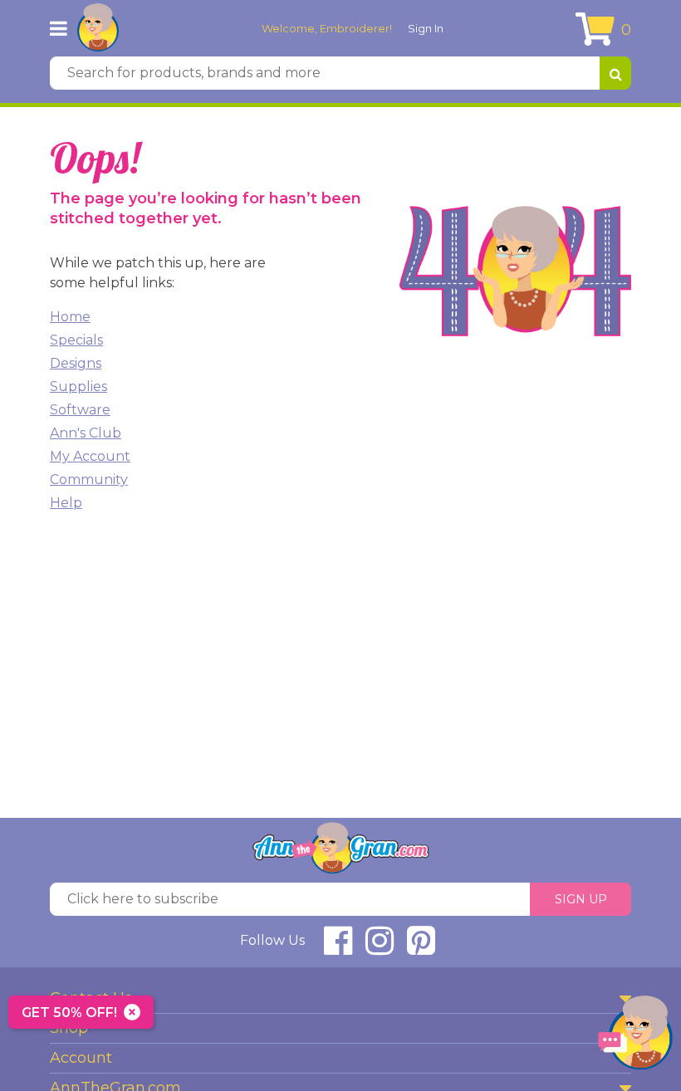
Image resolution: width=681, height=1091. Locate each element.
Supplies (78, 386)
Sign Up (581, 899)
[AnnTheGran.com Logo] (98, 28)
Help (66, 503)
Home (70, 317)
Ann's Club (85, 433)
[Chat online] (635, 1037)
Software (80, 410)
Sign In (425, 28)
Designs (75, 363)
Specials (76, 340)
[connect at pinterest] (421, 948)
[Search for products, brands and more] (615, 73)
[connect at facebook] (338, 948)
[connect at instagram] (379, 948)
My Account (90, 456)
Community (89, 479)
